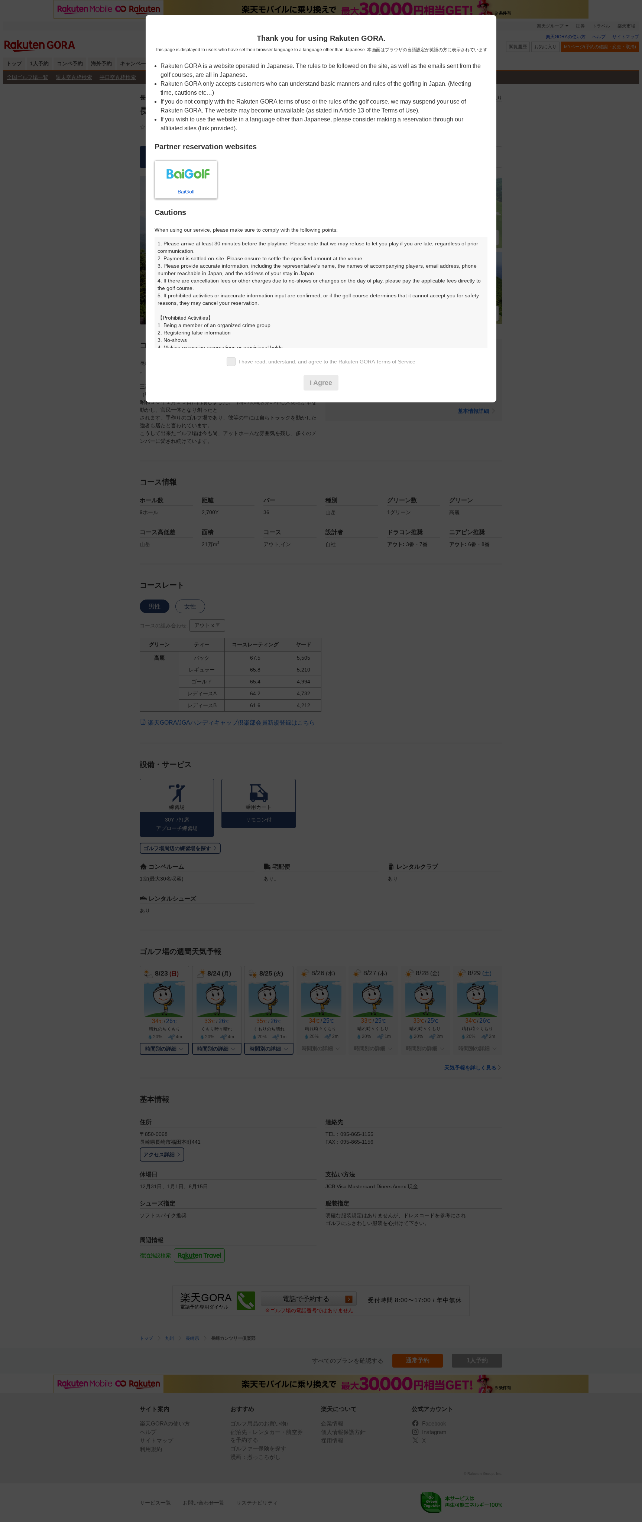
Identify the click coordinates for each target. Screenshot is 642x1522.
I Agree (321, 382)
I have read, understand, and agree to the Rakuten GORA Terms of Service (327, 362)
